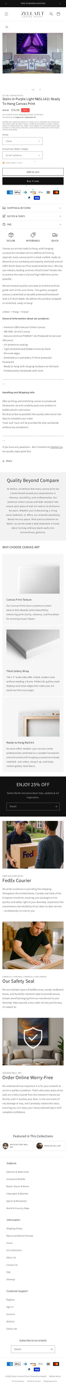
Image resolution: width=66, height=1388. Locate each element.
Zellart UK (11, 1328)
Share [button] (9, 460)
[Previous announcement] (5, 3)
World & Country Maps (17, 1208)
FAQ (8, 1272)
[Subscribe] (55, 806)
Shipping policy (50, 1381)
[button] (6, 14)
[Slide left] (25, 89)
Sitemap (10, 1279)
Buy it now (33, 181)
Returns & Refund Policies (19, 1235)
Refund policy (55, 1376)
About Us (11, 1257)
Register (10, 1299)
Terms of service (34, 1381)
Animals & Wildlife (15, 1179)
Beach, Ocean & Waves (17, 1186)
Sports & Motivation (16, 1201)
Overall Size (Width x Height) (15, 149)
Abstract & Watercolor (17, 1171)
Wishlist (10, 1321)
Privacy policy (18, 1381)
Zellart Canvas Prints (21, 1376)
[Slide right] (40, 89)
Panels (5, 134)
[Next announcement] (60, 3)
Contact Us (56, 446)
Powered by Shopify (38, 1376)
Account (10, 1314)
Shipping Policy (14, 1228)
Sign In (9, 1306)
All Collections (14, 1250)
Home (9, 1243)
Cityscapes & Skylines (17, 1193)
